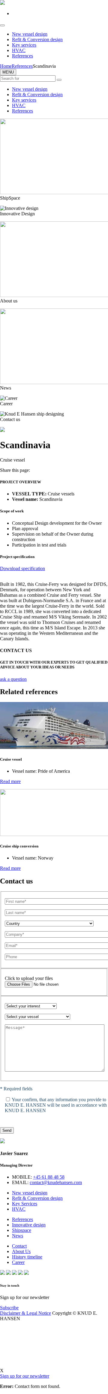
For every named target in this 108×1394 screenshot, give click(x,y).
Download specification (22, 568)
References (22, 55)
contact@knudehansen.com (56, 1182)
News (17, 1235)
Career (18, 1262)
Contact (19, 1246)
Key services (24, 44)
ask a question (13, 679)
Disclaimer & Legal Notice (25, 1313)
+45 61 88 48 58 (48, 1177)
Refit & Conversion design (37, 39)
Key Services (24, 1203)
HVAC (19, 50)
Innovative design (29, 1224)
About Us (21, 1251)
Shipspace (21, 1230)
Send (6, 1130)
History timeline (27, 1256)
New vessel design (29, 34)
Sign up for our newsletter (24, 1376)
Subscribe (9, 1307)
